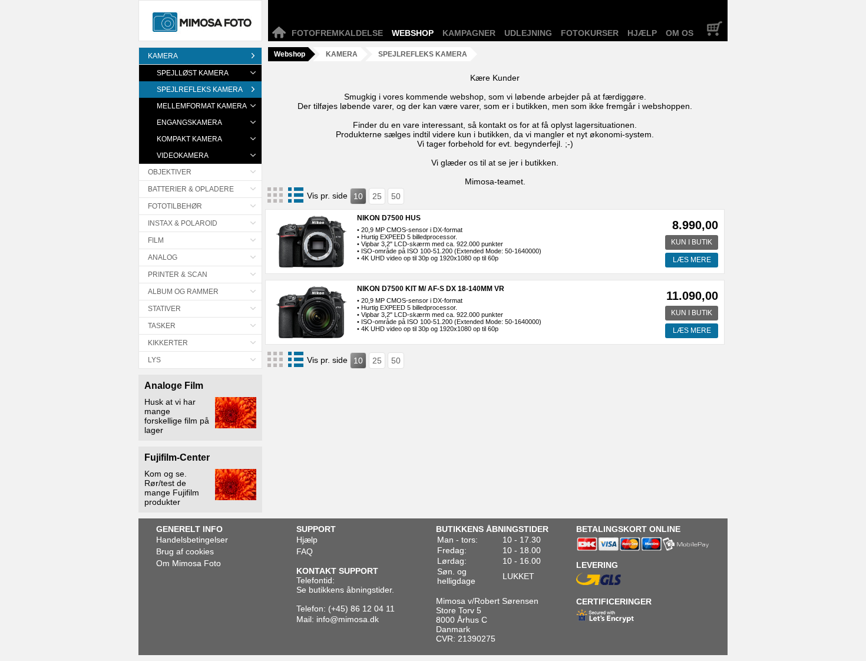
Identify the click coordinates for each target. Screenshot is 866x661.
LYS (154, 360)
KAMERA (163, 56)
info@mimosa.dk (347, 619)
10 (358, 196)
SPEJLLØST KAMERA (193, 73)
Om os (679, 33)
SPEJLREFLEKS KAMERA (200, 89)
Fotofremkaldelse (337, 33)
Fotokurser (590, 33)
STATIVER (164, 309)
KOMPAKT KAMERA (189, 139)
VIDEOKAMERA (183, 155)
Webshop (413, 33)
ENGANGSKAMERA (189, 122)
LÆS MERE (692, 260)
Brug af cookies (185, 551)
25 (377, 196)
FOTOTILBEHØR (175, 206)
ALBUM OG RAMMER (183, 291)
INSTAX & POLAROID (182, 223)
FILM (156, 240)
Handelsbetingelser (192, 539)
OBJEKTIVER (169, 172)
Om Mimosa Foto (188, 563)
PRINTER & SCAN (177, 274)
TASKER (162, 326)
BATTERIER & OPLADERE (191, 189)
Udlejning (528, 33)
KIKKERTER (168, 343)
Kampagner (468, 33)
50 (396, 196)
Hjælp (642, 33)
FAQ (304, 551)
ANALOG (162, 257)
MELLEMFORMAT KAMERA (202, 106)
